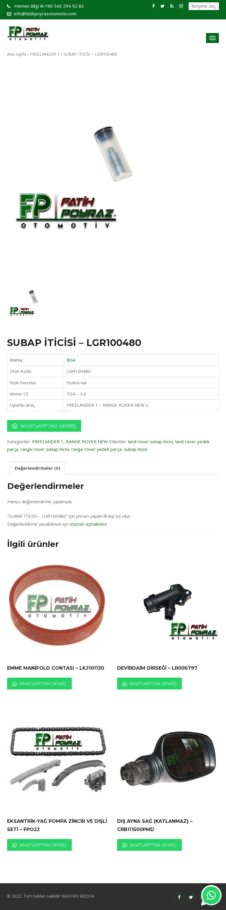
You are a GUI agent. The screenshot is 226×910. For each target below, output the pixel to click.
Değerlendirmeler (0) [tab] (37, 468)
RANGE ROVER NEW (87, 441)
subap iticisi (135, 449)
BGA (71, 360)
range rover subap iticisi (45, 449)
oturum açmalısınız (88, 524)
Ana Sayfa (16, 54)
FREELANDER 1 (45, 54)
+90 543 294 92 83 (49, 6)
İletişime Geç (204, 6)
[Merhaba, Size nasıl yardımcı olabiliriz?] (211, 895)
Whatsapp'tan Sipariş (47, 425)
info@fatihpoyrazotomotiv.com (45, 13)
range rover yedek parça (97, 449)
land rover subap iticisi (150, 441)
